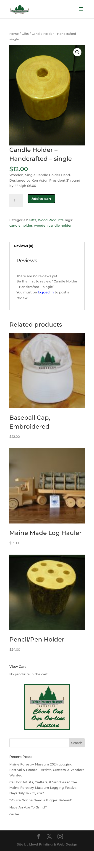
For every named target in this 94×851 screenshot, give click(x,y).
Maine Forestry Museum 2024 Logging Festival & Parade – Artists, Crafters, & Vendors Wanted (46, 769)
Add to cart (41, 198)
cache (14, 814)
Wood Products (50, 220)
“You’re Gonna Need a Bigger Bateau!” (40, 800)
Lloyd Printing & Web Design (53, 844)
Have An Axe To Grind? (28, 807)
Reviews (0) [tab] (23, 246)
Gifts (25, 33)
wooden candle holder (53, 225)
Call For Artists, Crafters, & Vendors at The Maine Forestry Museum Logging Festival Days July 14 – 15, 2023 (43, 787)
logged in (46, 292)
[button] (77, 52)
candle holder (20, 225)
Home (14, 33)
